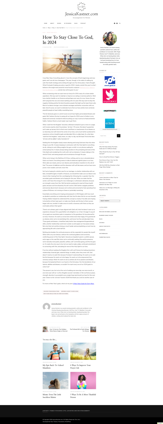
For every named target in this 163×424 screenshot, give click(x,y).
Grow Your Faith (52, 32)
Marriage (102, 230)
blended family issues (106, 215)
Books (59, 23)
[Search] (118, 135)
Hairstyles (102, 182)
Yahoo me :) (102, 188)
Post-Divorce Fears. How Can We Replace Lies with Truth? (108, 161)
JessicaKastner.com (81, 14)
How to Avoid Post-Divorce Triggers (109, 157)
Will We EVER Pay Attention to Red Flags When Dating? (109, 166)
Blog (75, 23)
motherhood (103, 233)
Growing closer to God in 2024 (69, 291)
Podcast (83, 23)
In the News (67, 23)
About (52, 23)
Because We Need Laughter (107, 211)
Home (45, 23)
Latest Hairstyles (104, 177)
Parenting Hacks (104, 237)
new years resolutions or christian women (56, 293)
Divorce (101, 222)
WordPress (68, 421)
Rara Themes (54, 421)
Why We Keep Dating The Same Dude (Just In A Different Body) (108, 147)
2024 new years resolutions (51, 291)
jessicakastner (47, 47)
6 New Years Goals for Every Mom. (83, 284)
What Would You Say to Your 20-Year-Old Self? (109, 153)
